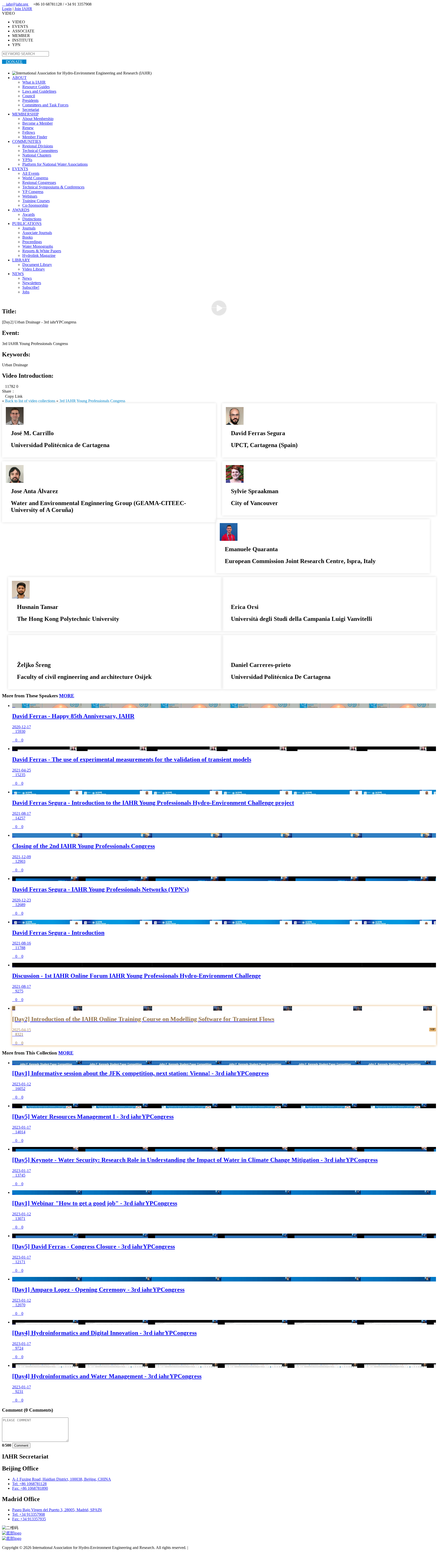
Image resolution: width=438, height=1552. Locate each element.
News (27, 278)
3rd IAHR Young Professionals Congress (92, 401)
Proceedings (32, 242)
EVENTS (20, 169)
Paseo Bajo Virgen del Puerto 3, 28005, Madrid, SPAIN (57, 1510)
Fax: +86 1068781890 (30, 1488)
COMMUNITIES (26, 141)
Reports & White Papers (41, 251)
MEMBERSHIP (25, 114)
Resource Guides (36, 87)
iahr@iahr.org (15, 4)
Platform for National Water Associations (55, 164)
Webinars (29, 196)
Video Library (33, 269)
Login (7, 9)
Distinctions (31, 219)
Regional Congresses (39, 182)
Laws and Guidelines (39, 91)
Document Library (37, 264)
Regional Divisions (37, 146)
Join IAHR (23, 9)
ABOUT (19, 77)
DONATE (14, 62)
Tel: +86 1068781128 (29, 1484)
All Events (30, 173)
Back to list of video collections (30, 401)
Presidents (30, 100)
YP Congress (32, 191)
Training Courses (36, 201)
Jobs (25, 292)
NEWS (18, 274)
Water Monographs (37, 246)
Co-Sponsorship (35, 205)
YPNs (27, 160)
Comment (21, 1445)
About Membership (37, 119)
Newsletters (31, 283)
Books (27, 237)
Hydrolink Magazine (39, 255)
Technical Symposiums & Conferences (53, 187)
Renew (28, 128)
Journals (28, 228)
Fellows (28, 132)
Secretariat (30, 109)
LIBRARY (21, 260)
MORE (66, 695)
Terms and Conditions (206, 1547)
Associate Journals (37, 233)
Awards (28, 214)
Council (28, 96)
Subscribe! (30, 287)
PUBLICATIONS (27, 223)
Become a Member (37, 123)
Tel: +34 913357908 (28, 1514)
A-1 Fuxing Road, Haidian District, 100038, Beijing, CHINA (61, 1479)
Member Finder (34, 137)
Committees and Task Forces (45, 105)
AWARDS (20, 210)
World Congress (35, 178)
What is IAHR (34, 82)
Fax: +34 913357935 (29, 1519)
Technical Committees (40, 150)
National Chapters (36, 155)
